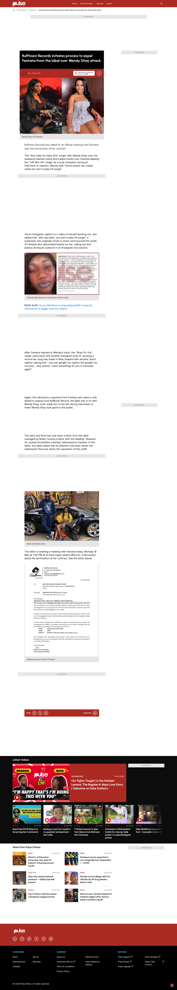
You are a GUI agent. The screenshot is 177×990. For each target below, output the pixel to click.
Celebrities (32, 10)
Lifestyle (99, 3)
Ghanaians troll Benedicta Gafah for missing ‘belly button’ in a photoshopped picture (118, 833)
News (74, 3)
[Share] (99, 73)
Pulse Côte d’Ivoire (150, 963)
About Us (61, 957)
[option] (27, 823)
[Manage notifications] (172, 985)
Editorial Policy (92, 957)
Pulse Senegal (151, 957)
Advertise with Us (65, 961)
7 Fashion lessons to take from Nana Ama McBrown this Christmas (87, 832)
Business (37, 961)
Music (15, 826)
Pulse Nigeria (124, 957)
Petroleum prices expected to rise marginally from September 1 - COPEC (95, 860)
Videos (46, 826)
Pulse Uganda (124, 966)
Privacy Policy (63, 971)
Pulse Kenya (123, 961)
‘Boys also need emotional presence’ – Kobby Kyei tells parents (41, 879)
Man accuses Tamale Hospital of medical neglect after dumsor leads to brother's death (96, 897)
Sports (109, 3)
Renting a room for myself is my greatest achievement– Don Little (56, 832)
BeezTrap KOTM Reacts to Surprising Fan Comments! (25, 830)
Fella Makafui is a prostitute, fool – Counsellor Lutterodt (149, 830)
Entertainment (86, 3)
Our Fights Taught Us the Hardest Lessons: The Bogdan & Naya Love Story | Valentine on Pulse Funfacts (97, 784)
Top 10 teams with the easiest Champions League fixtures (42, 895)
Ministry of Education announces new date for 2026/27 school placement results (41, 861)
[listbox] (88, 823)
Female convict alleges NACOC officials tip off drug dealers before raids (95, 879)
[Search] (161, 3)
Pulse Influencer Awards (92, 963)
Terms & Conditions (65, 966)
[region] (88, 823)
